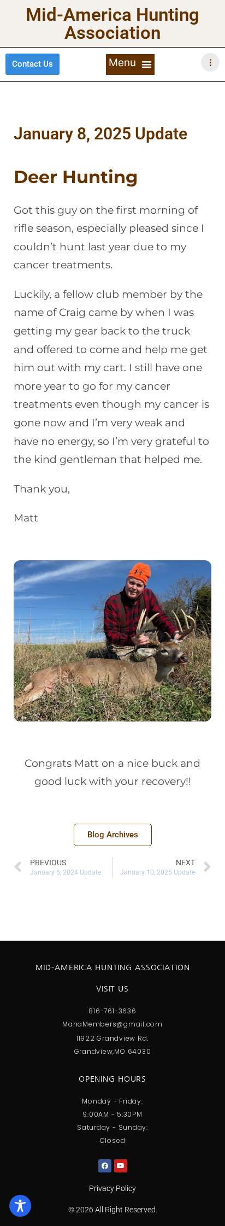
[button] (130, 64)
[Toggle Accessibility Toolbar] (20, 1206)
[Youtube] (120, 1165)
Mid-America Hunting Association (112, 23)
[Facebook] (104, 1165)
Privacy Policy (112, 1188)
